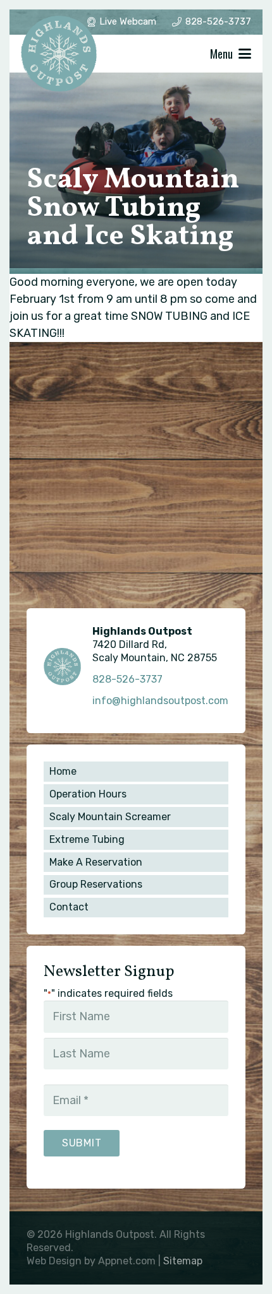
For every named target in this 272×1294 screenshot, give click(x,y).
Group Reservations (95, 884)
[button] (231, 53)
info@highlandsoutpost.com (160, 701)
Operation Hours (88, 794)
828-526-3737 (127, 679)
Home (63, 771)
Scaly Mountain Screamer (110, 817)
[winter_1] (59, 53)
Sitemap (182, 1261)
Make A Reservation (95, 862)
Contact (69, 907)
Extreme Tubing (87, 839)
